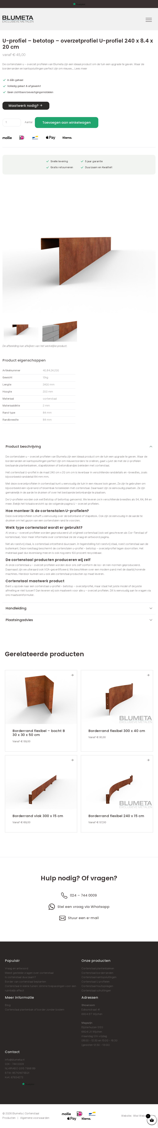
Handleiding (16, 608)
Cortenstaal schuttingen (96, 991)
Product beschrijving (23, 446)
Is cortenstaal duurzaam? (20, 977)
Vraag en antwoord (16, 968)
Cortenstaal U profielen (95, 982)
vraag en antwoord (88, 537)
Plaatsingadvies (19, 620)
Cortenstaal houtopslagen (97, 986)
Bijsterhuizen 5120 (92, 1027)
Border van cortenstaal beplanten (25, 982)
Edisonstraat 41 (90, 1010)
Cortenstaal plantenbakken (97, 968)
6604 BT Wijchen (91, 1014)
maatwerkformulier (22, 595)
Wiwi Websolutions (144, 1116)
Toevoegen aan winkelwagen (66, 122)
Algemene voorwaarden (34, 1118)
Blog (7, 1005)
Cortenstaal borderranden (97, 973)
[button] (152, 254)
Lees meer (81, 69)
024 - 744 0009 (14, 1064)
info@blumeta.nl (15, 1060)
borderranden (10, 69)
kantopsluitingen (34, 69)
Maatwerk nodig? (23, 105)
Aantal (28, 122)
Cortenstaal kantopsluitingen (98, 977)
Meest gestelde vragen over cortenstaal (29, 973)
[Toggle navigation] (149, 19)
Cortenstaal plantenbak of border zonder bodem (34, 1010)
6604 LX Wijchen (91, 1032)
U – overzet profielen (86, 504)
